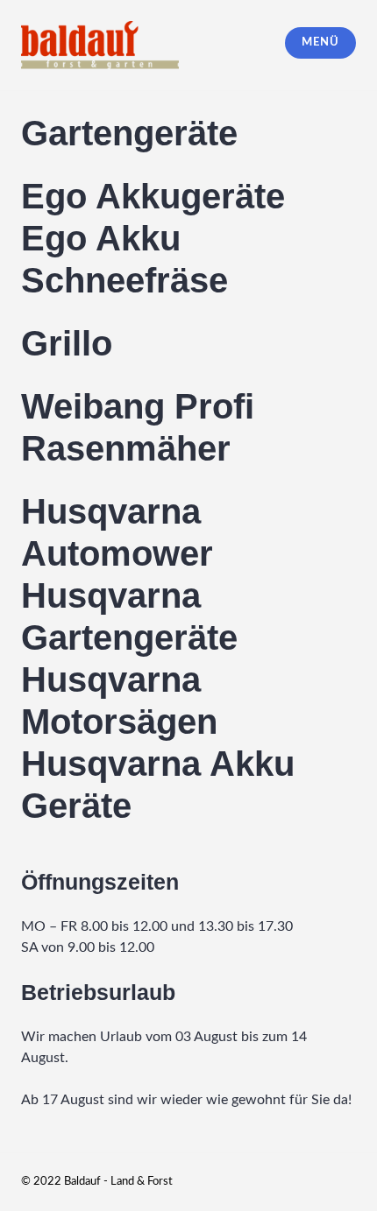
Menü (320, 42)
